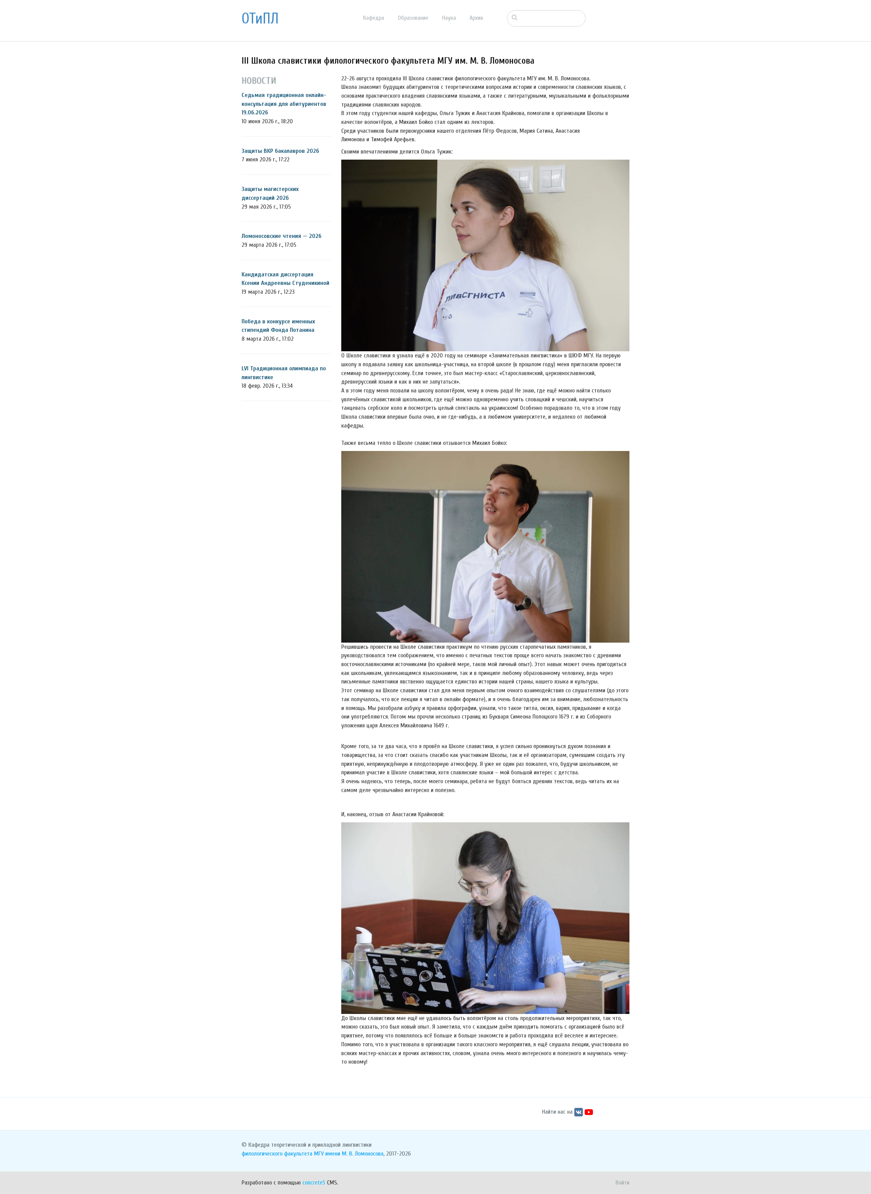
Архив (476, 17)
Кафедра (373, 17)
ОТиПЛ (260, 19)
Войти (622, 1182)
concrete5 (313, 1182)
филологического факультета (277, 1153)
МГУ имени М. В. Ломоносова (348, 1153)
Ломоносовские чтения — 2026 (282, 236)
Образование (413, 17)
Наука (449, 17)
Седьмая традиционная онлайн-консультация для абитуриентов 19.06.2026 (284, 104)
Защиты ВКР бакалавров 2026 (280, 151)
